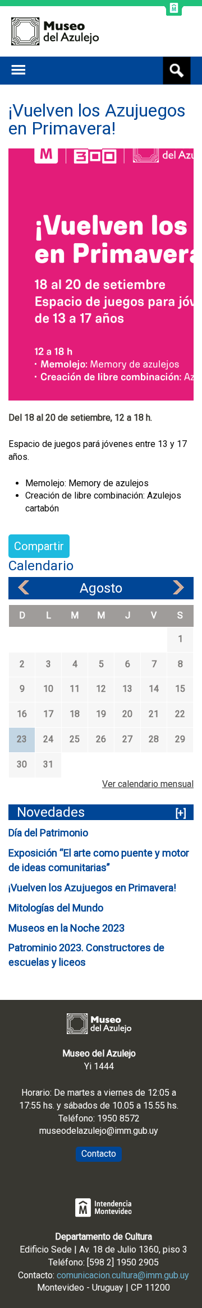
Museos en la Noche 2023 (66, 928)
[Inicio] (55, 31)
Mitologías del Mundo (55, 908)
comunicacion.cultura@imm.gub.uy (123, 1275)
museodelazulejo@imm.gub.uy (98, 1130)
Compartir (39, 546)
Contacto (98, 1153)
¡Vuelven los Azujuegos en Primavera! (92, 887)
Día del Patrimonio (48, 833)
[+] (181, 813)
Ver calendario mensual (148, 784)
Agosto (101, 588)
